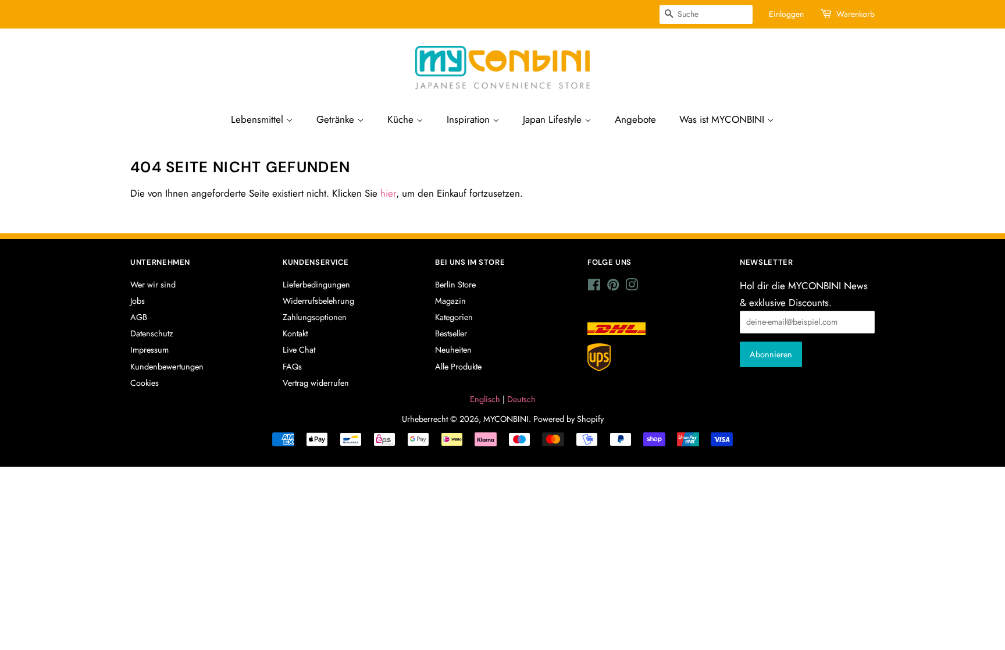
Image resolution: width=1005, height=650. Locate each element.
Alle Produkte (459, 366)
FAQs (292, 366)
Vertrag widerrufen (316, 383)
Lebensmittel (258, 119)
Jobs (138, 301)
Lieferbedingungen (316, 284)
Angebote (636, 119)
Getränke (336, 119)
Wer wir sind (152, 284)
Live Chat (298, 350)
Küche (402, 119)
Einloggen (787, 14)
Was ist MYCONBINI (724, 119)
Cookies (145, 383)
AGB (139, 317)
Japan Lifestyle (555, 119)
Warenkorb (856, 14)
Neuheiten (453, 350)
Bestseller (452, 333)
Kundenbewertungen (167, 366)
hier (391, 193)
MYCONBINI (505, 419)
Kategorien (454, 317)
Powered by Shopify (568, 419)
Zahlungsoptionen (314, 317)
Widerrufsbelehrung (318, 301)
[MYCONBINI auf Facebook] (594, 287)
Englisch (485, 399)
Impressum (149, 350)
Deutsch (520, 399)
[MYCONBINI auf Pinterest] (613, 287)
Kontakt (295, 333)
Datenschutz (151, 333)
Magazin (450, 301)
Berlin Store (455, 284)
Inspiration (470, 119)
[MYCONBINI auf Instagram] (631, 287)
